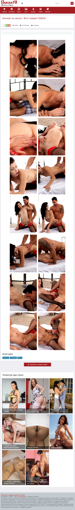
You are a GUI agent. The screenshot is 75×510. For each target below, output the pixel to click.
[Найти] (72, 3)
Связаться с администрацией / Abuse (13, 495)
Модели (33, 12)
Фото (26, 12)
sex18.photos (22, 496)
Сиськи (6, 358)
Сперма (13, 358)
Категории (12, 12)
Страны (41, 12)
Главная (4, 12)
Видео (19, 12)
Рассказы (47, 12)
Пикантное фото (11, 3)
